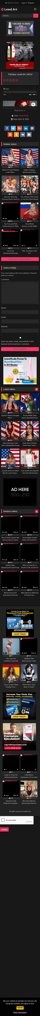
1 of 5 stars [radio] (4, 80)
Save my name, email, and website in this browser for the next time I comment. (17, 342)
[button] (33, 104)
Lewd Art (10, 9)
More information (20, 1012)
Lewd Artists (23, 116)
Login (23, 3)
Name (4, 308)
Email (4, 317)
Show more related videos (20, 259)
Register (31, 3)
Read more (18, 110)
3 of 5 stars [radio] (10, 80)
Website (4, 326)
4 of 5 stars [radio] (13, 80)
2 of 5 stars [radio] (7, 80)
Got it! (20, 1008)
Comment (5, 279)
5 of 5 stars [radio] (17, 80)
